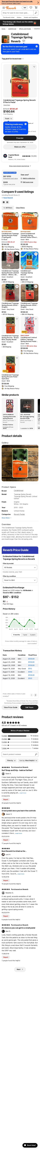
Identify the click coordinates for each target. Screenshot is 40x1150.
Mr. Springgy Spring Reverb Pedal (27, 417)
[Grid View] (3, 202)
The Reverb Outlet (8, 17)
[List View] (7, 202)
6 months (16, 635)
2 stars (4, 745)
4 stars (4, 739)
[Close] (25, 124)
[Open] (35, 567)
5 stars (4, 736)
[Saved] (30, 7)
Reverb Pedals (19, 514)
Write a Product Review (20, 731)
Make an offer (20, 147)
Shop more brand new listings (19, 166)
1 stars (4, 748)
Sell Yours (29, 707)
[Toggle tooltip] (23, 59)
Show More (6, 518)
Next (19, 969)
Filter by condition (9, 576)
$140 (30, 672)
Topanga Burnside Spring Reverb (9, 417)
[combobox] (18, 567)
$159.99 (31, 659)
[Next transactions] (35, 695)
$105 (30, 678)
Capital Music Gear (13, 156)
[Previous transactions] (31, 695)
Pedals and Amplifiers (31, 17)
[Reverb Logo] (11, 7)
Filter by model (8, 563)
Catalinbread (18, 490)
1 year (25, 635)
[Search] (35, 12)
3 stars (4, 742)
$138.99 (31, 675)
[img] (26, 156)
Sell (25, 7)
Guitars (19, 17)
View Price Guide (10, 707)
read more (23, 793)
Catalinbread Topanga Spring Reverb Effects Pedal (19, 101)
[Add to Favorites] (24, 41)
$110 (30, 669)
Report (5, 799)
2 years (32, 635)
